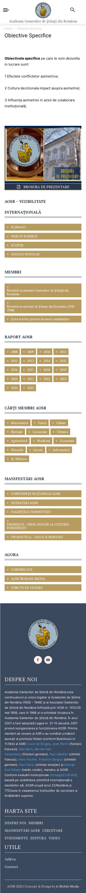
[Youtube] (48, 660)
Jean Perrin (60, 744)
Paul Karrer (27, 764)
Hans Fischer (27, 759)
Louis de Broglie (39, 744)
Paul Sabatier (59, 754)
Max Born (26, 749)
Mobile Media (69, 886)
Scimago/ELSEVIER (63, 775)
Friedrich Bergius (51, 759)
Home (9, 28)
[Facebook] (38, 660)
